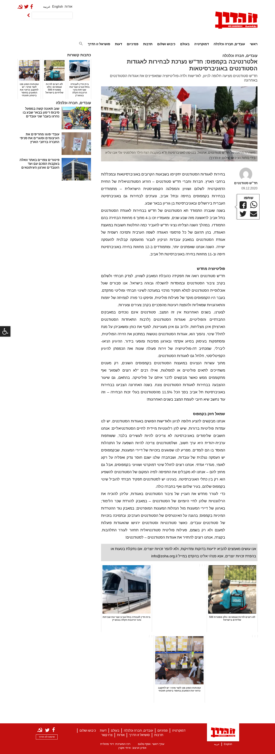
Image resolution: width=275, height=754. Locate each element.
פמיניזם (132, 44)
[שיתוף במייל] (253, 214)
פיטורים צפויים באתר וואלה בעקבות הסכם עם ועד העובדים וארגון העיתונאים (39, 163)
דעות (118, 44)
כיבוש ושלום (166, 44)
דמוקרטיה (201, 44)
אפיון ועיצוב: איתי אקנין (132, 747)
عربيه (47, 6)
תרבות (147, 44)
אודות (68, 6)
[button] (5, 331)
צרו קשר (107, 735)
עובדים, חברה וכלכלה (229, 44)
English (57, 6)
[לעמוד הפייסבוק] (32, 6)
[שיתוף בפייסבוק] (243, 205)
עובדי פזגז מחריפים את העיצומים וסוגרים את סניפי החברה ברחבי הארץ (39, 138)
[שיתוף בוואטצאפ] (253, 204)
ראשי (253, 44)
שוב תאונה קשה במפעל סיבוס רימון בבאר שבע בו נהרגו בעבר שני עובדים (41, 112)
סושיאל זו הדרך (99, 44)
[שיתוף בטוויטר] (243, 214)
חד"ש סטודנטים (245, 183)
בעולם (184, 44)
